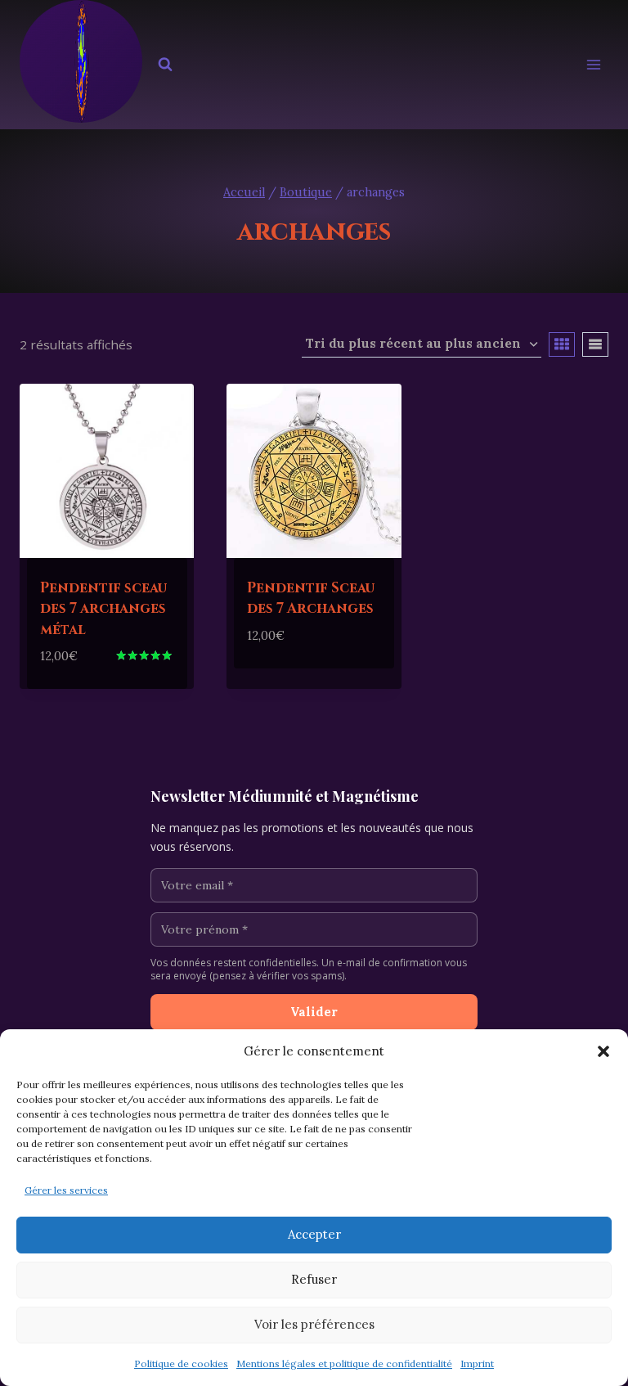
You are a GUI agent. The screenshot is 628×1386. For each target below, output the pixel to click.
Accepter (314, 1234)
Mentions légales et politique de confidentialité (344, 1363)
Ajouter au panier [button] (313, 661)
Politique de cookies (181, 1363)
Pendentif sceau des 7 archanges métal (103, 608)
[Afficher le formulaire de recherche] (165, 64)
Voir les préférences (314, 1324)
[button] (603, 1051)
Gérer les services (66, 1190)
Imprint (477, 1363)
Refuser (314, 1279)
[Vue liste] (595, 344)
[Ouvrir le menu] (593, 65)
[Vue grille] (562, 344)
